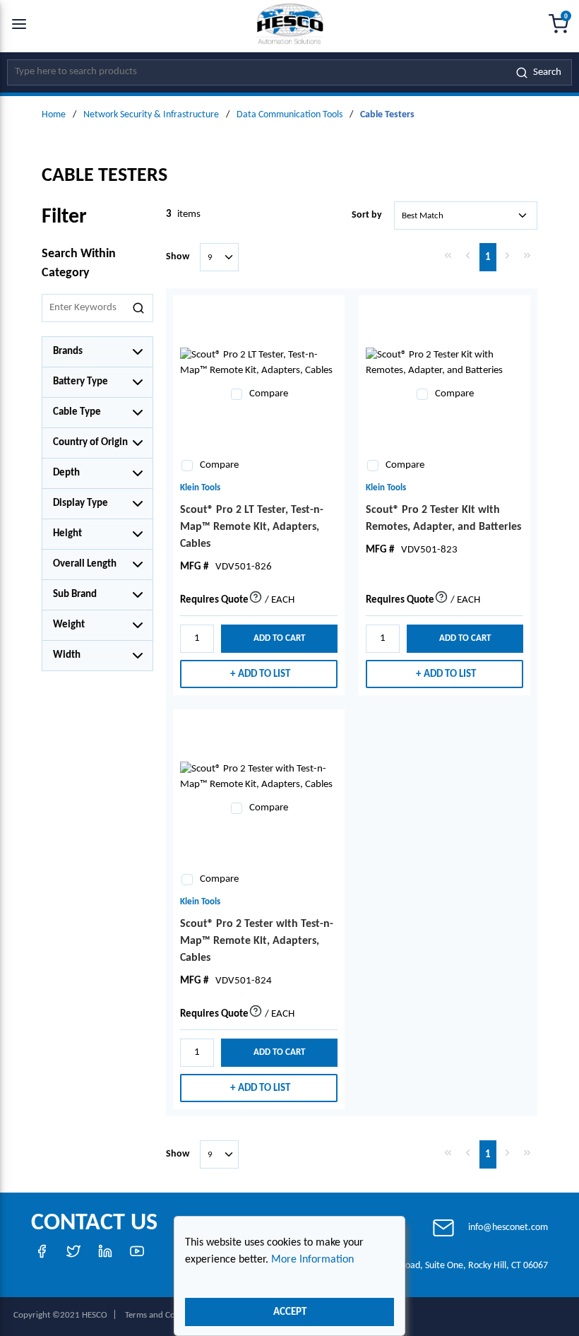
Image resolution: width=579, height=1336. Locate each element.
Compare (268, 394)
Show (177, 257)
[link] (448, 255)
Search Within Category (79, 263)
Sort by (367, 215)
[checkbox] (236, 394)
